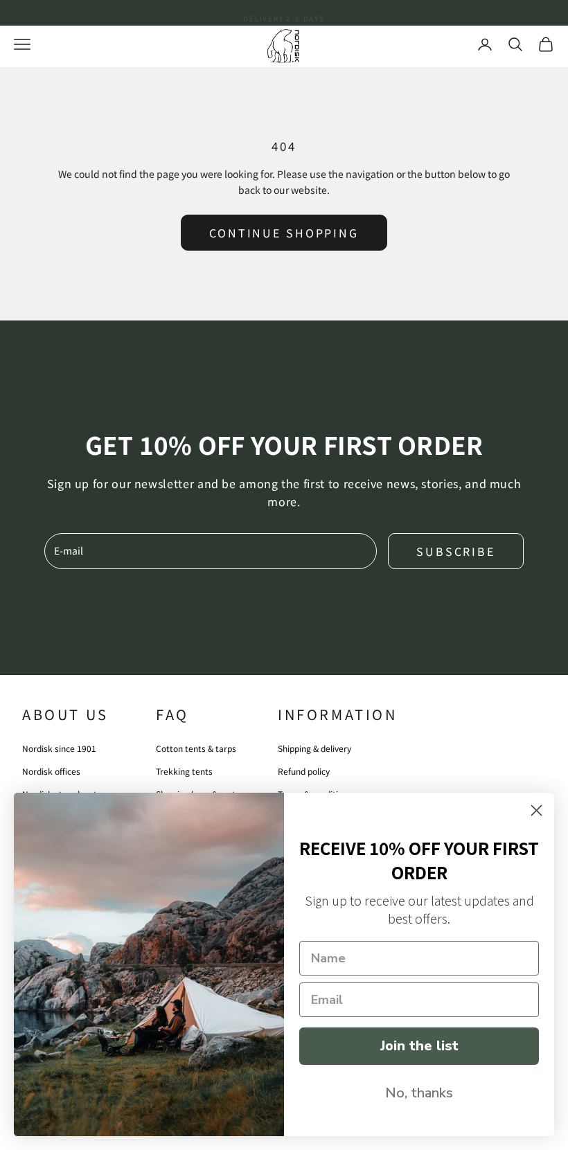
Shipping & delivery (314, 748)
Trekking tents (184, 771)
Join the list (419, 1045)
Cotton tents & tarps (196, 748)
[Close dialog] (536, 810)
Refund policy (304, 771)
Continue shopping (284, 232)
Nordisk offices (51, 771)
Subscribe (455, 551)
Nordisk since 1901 (59, 748)
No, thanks (419, 1093)
